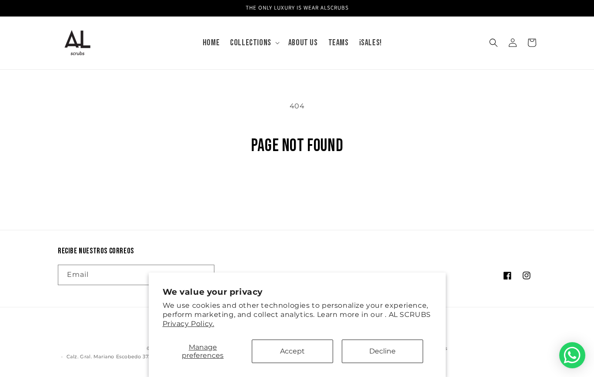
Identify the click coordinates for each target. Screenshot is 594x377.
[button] (254, 43)
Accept (292, 351)
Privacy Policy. (188, 324)
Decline (382, 351)
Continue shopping (297, 189)
